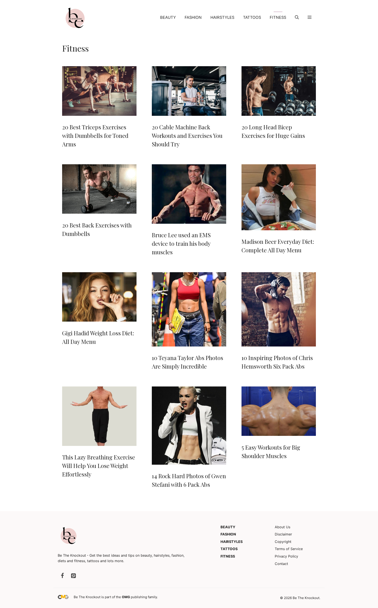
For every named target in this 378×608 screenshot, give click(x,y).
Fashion (193, 17)
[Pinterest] (73, 576)
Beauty (168, 17)
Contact (281, 563)
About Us (282, 527)
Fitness (278, 17)
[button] (296, 17)
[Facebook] (62, 576)
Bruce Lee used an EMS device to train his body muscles (181, 243)
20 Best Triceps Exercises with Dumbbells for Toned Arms (95, 135)
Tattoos (252, 17)
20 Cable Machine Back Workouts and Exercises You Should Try (187, 135)
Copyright (283, 541)
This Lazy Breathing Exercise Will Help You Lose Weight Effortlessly (98, 465)
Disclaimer (283, 534)
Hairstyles (222, 17)
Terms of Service (289, 549)
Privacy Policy (286, 556)
